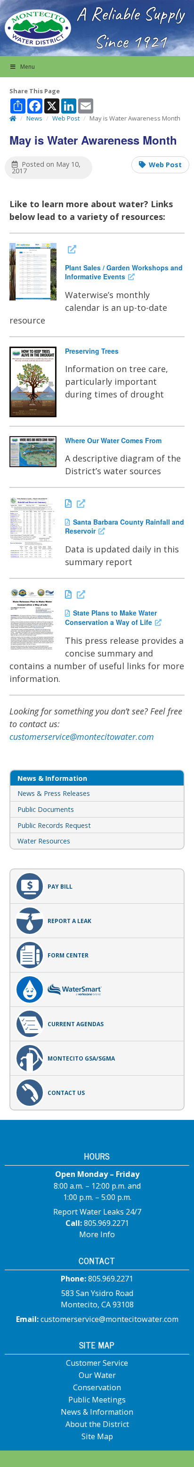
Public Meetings (97, 1399)
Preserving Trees (92, 351)
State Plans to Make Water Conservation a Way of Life (113, 617)
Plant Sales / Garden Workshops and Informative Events (124, 272)
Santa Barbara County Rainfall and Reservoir (124, 526)
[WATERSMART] (97, 989)
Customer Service (97, 1363)
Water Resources (43, 840)
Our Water (97, 1375)
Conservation (97, 1387)
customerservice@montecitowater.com (81, 736)
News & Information (97, 1412)
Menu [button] (27, 67)
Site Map (97, 1436)
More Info (97, 1234)
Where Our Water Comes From (113, 440)
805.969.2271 (106, 1223)
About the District (97, 1424)
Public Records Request (54, 825)
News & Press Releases (53, 793)
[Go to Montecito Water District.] (12, 118)
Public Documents (45, 809)
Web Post (165, 164)
